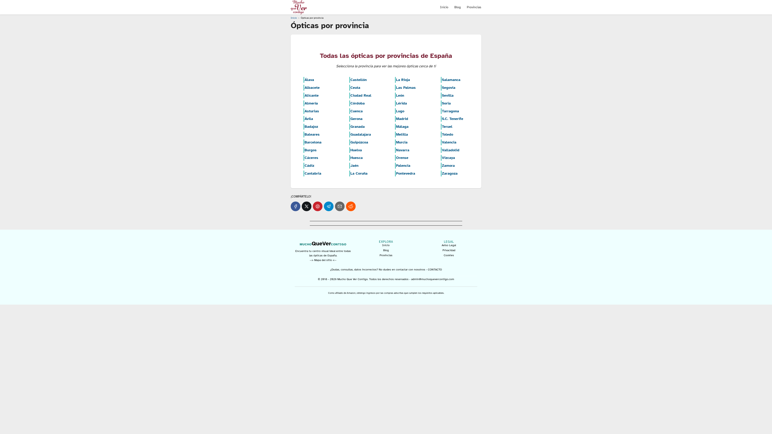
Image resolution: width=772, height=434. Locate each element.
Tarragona (450, 111)
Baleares (312, 134)
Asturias (312, 111)
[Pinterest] (317, 206)
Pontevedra (405, 173)
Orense (402, 158)
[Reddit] (351, 206)
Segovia (448, 87)
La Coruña (359, 173)
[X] (306, 206)
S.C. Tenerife (452, 119)
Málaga (402, 126)
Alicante (312, 95)
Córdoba (357, 103)
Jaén (354, 165)
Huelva (356, 150)
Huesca (356, 158)
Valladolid (450, 150)
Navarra (402, 150)
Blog (457, 7)
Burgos (311, 150)
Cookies (449, 255)
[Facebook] (295, 206)
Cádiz (309, 165)
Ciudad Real (360, 95)
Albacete (312, 87)
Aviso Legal (449, 245)
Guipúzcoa (359, 142)
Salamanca (451, 80)
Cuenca (356, 111)
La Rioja (403, 80)
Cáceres (311, 158)
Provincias (474, 7)
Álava (309, 80)
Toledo (447, 134)
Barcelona (313, 142)
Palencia (403, 165)
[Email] (340, 206)
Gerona (356, 119)
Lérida (401, 103)
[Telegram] (329, 206)
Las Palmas (406, 87)
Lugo (400, 111)
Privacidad (448, 250)
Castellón (358, 80)
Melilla (402, 134)
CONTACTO (435, 269)
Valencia (449, 142)
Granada (357, 126)
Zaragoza (450, 173)
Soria (446, 103)
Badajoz (311, 126)
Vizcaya (448, 158)
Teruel (447, 126)
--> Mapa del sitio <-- (323, 260)
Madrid (402, 119)
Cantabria (313, 173)
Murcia (402, 142)
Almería (311, 103)
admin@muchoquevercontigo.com (432, 279)
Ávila (309, 119)
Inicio (444, 7)
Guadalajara (360, 134)
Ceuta (355, 87)
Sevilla (448, 95)
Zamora (448, 165)
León (400, 95)
